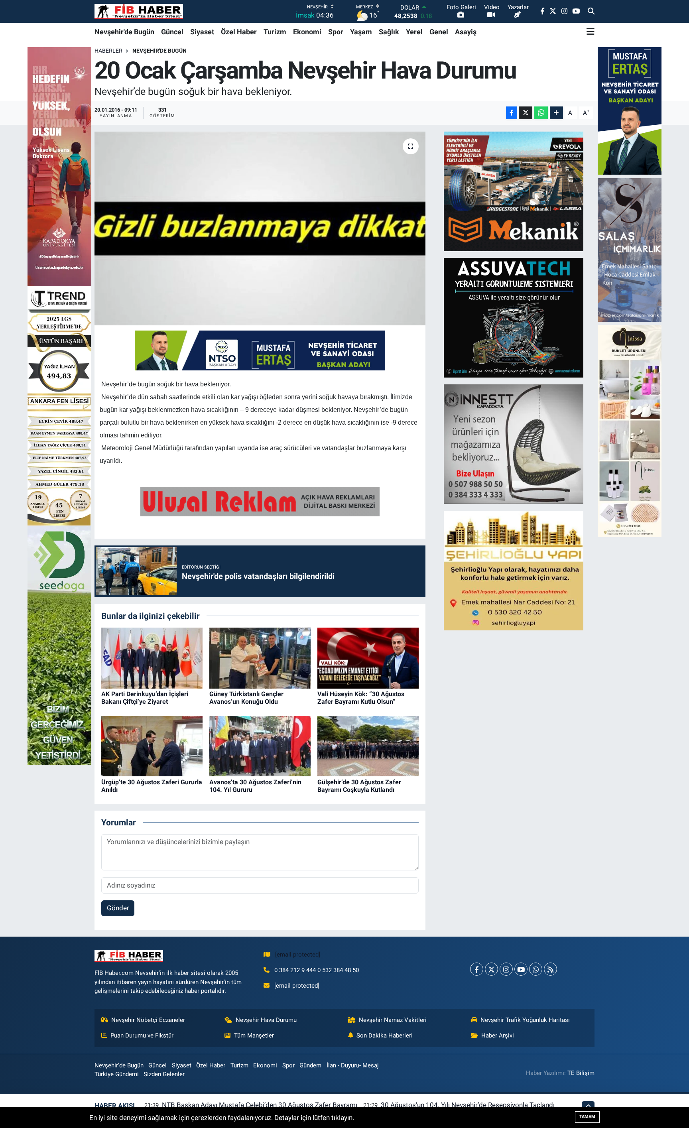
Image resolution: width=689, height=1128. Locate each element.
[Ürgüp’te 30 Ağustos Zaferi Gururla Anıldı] (152, 746)
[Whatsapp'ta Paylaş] (541, 113)
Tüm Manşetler (254, 1035)
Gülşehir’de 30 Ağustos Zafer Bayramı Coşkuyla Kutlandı (359, 785)
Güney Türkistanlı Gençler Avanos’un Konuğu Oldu (246, 697)
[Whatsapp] (535, 969)
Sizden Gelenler (164, 1074)
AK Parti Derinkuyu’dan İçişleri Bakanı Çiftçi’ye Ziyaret (144, 697)
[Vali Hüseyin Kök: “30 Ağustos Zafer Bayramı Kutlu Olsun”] (368, 657)
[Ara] (591, 11)
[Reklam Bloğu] (513, 191)
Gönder (118, 908)
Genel (438, 32)
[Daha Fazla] (556, 113)
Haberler (108, 50)
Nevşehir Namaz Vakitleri (393, 1020)
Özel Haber (239, 32)
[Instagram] (506, 969)
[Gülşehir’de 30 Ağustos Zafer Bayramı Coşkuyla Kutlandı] (368, 746)
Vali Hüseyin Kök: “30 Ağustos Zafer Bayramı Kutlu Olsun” (360, 697)
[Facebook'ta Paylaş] (511, 113)
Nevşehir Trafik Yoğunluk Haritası (525, 1020)
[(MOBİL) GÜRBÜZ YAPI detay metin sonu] (260, 501)
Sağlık (389, 32)
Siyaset (202, 32)
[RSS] (550, 969)
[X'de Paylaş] (525, 113)
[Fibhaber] (138, 11)
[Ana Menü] (591, 31)
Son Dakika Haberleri (384, 1035)
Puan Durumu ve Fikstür (141, 1035)
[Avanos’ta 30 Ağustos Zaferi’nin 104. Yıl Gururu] (260, 746)
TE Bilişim (581, 1073)
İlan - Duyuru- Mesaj (353, 1065)
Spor (335, 32)
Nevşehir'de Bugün (124, 32)
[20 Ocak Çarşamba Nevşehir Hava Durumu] (260, 229)
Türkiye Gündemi (116, 1074)
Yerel (414, 32)
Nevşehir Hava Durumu (266, 1020)
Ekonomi (307, 32)
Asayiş (465, 32)
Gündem (310, 1065)
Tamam (587, 1116)
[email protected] (297, 954)
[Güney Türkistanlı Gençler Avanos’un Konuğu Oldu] (260, 657)
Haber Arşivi (497, 1035)
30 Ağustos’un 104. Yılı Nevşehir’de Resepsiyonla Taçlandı (468, 1105)
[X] (491, 969)
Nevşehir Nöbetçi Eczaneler (148, 1020)
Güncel (172, 32)
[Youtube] (521, 969)
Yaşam (361, 32)
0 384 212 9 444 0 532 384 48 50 (316, 970)
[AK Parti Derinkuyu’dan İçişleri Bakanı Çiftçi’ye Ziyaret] (152, 657)
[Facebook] (476, 969)
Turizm (275, 32)
